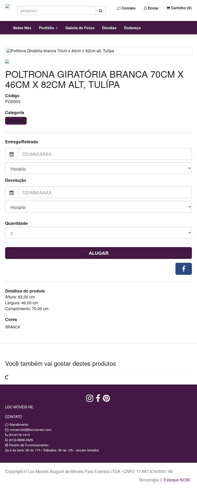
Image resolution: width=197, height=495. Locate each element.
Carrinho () (181, 7)
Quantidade (16, 223)
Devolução (15, 180)
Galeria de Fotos (79, 27)
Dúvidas (109, 27)
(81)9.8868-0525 (21, 439)
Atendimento (18, 424)
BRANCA (12, 326)
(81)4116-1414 (19, 434)
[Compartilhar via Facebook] (183, 269)
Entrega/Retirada (21, 141)
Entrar (153, 8)
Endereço (132, 27)
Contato (128, 8)
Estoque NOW (177, 480)
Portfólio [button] (47, 27)
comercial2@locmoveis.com (30, 429)
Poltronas (15, 120)
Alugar (99, 253)
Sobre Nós (22, 27)
